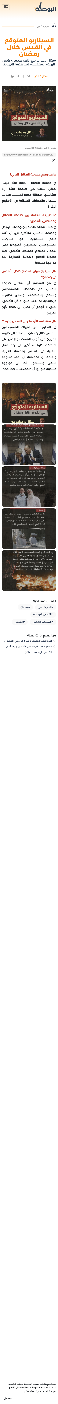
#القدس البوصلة (43, 614)
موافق (7, 1398)
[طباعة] (12, 76)
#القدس (20, 621)
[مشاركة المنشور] (29, 76)
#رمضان (25, 607)
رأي (38, 26)
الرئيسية (46, 26)
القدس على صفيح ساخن (38, 652)
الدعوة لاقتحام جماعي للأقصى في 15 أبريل (29, 646)
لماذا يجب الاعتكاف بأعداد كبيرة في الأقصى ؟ (28, 640)
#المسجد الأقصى (43, 621)
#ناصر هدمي (45, 607)
